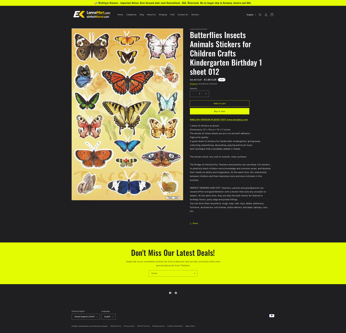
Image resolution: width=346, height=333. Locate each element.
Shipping (193, 84)
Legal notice (190, 326)
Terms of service (143, 326)
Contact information (175, 326)
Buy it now (219, 111)
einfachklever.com (85, 326)
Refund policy (116, 326)
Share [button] (195, 223)
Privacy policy (129, 326)
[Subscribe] (194, 273)
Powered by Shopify (100, 326)
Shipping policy (158, 326)
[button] (260, 15)
